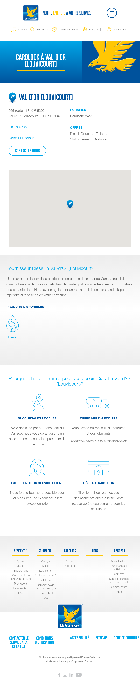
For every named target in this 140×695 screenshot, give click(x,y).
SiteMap (101, 637)
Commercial (45, 551)
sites (94, 551)
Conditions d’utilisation (44, 640)
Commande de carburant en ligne (20, 577)
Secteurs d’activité (45, 575)
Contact (22, 29)
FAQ (20, 593)
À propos (119, 551)
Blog (119, 591)
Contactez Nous (27, 151)
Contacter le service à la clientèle (19, 642)
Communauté (119, 586)
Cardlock (70, 551)
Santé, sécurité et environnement (119, 580)
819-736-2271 (19, 127)
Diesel (12, 337)
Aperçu (21, 561)
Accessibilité (79, 637)
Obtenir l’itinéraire (21, 138)
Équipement (21, 570)
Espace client (21, 588)
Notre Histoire (119, 561)
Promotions (21, 583)
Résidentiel (21, 551)
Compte (70, 565)
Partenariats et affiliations (119, 567)
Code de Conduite (126, 637)
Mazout (21, 565)
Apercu (70, 561)
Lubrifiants (45, 570)
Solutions (45, 580)
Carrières (119, 574)
